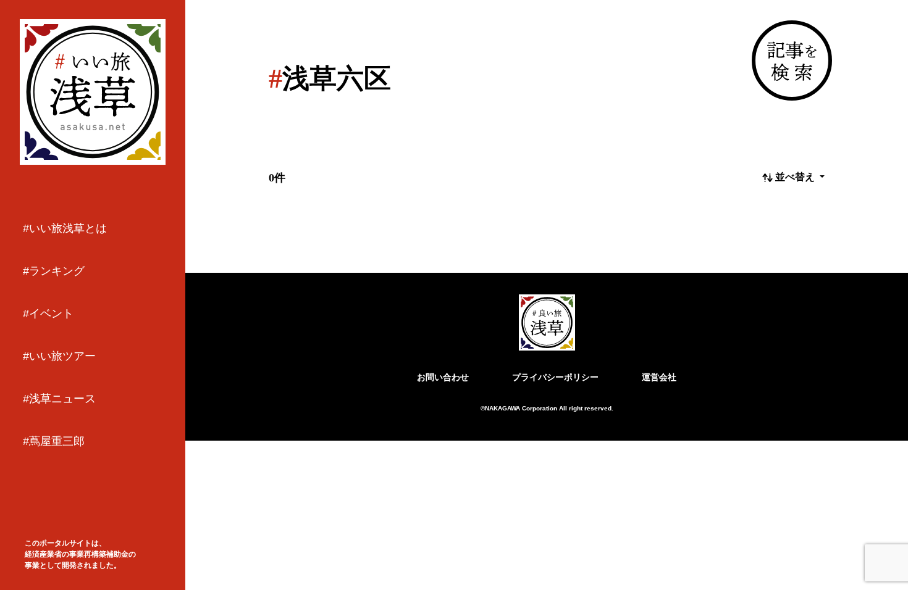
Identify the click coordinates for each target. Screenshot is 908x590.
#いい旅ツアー (59, 356)
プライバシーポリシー (555, 377)
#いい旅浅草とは (65, 228)
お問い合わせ (443, 377)
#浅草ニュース (59, 399)
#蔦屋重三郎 (54, 441)
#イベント (48, 313)
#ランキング (54, 271)
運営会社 (659, 377)
